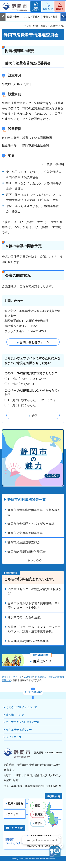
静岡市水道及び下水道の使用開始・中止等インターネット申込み (34, 605)
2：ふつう (40, 378)
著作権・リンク (15, 714)
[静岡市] (14, 7)
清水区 (39, 823)
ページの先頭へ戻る (33, 692)
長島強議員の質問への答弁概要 (28, 641)
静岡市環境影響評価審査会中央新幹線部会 (34, 512)
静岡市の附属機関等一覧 (27, 500)
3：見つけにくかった (22, 405)
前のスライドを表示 (3, 17)
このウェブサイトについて (21, 707)
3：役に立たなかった (22, 383)
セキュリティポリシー (19, 729)
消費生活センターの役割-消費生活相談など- (34, 591)
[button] (35, 6)
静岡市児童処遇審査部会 (24, 542)
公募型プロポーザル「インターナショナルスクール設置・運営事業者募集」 (34, 629)
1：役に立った (17, 378)
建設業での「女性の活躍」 (25, 617)
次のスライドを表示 (63, 17)
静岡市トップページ (12, 677)
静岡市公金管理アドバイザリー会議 (31, 523)
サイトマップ (13, 737)
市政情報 (28, 677)
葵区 (37, 805)
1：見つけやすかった (22, 400)
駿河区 (39, 814)
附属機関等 (40, 677)
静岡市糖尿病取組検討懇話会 (27, 551)
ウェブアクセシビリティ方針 (22, 722)
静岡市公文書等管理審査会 (25, 533)
